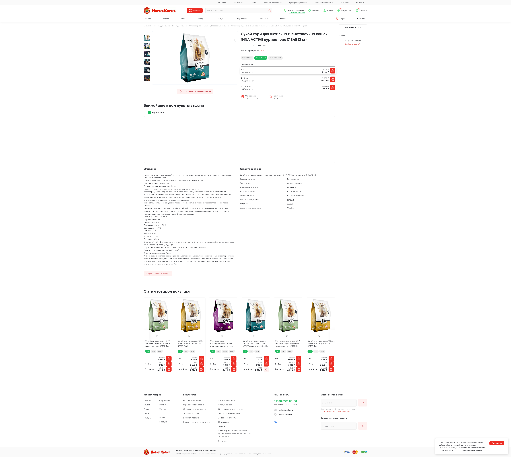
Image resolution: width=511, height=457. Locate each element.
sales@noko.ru (286, 410)
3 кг (153, 351)
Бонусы (221, 426)
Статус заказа (225, 405)
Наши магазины (286, 414)
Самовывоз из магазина (194, 409)
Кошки (166, 19)
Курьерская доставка (193, 405)
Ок (362, 426)
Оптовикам (223, 422)
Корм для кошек (179, 26)
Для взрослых (293, 179)
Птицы (201, 19)
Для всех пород (294, 191)
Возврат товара (191, 418)
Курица (290, 200)
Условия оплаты (191, 413)
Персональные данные (229, 413)
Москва (315, 10)
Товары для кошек (161, 26)
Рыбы (183, 19)
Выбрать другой (352, 44)
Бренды (361, 19)
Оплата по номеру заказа (230, 409)
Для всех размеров (295, 195)
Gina (206, 26)
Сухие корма (195, 26)
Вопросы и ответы (227, 418)
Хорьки (283, 19)
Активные (291, 187)
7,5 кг (225, 351)
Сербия (290, 208)
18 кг (160, 351)
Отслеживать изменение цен (197, 91)
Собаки (147, 19)
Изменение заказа (227, 400)
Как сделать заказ (192, 400)
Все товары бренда (252, 50)
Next (147, 83)
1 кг (148, 351)
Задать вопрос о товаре (158, 274)
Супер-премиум (294, 183)
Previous (147, 33)
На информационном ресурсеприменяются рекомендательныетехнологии (234, 433)
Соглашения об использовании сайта (335, 411)
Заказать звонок (297, 13)
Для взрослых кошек (220, 26)
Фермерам (242, 19)
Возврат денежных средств (196, 422)
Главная (147, 26)
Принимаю (497, 443)
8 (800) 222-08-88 (285, 401)
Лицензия (222, 441)
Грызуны (220, 19)
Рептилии (263, 19)
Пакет (289, 204)
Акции (342, 19)
